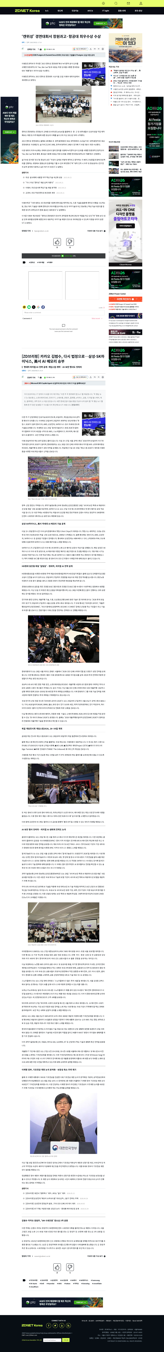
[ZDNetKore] (30, 6)
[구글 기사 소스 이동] (80, 49)
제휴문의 (108, 1321)
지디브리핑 (33, 1280)
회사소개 (84, 1321)
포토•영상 (138, 10)
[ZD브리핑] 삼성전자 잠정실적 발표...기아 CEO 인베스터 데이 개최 (50, 1203)
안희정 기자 (31, 49)
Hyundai (51, 1283)
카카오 (76, 1283)
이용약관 (128, 1321)
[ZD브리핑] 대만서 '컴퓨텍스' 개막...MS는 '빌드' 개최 (45, 1193)
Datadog (86, 1283)
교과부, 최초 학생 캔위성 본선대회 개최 (40, 192)
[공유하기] (90, 49)
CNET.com (25, 1335)
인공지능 (75, 10)
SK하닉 (74, 1280)
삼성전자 (55, 1280)
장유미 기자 (31, 377)
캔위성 (32, 262)
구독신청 (65, 1340)
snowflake (97, 1283)
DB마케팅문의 (100, 1321)
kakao (68, 1283)
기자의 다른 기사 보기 (95, 231)
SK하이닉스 (84, 1280)
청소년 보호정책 (137, 1321)
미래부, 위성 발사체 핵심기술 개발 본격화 (41, 187)
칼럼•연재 (122, 10)
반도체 (60, 10)
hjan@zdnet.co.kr (41, 231)
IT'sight (105, 10)
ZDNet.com (33, 1335)
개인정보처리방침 (118, 1321)
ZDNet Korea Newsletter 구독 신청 (32, 1340)
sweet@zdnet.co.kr (42, 1256)
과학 (23, 42)
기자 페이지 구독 (50, 49)
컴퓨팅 (24, 370)
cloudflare (34, 1287)
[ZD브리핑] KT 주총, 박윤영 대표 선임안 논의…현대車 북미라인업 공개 (52, 1208)
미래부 (50, 262)
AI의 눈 (90, 10)
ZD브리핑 (44, 1280)
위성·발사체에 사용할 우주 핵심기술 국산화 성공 (44, 177)
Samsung (96, 1280)
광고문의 (91, 1321)
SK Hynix (33, 1283)
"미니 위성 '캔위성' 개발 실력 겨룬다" (40, 182)
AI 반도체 (64, 1280)
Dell (42, 1283)
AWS (60, 1283)
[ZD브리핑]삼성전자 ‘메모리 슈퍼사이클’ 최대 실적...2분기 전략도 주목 (52, 1198)
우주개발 (41, 262)
